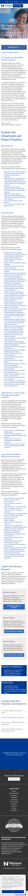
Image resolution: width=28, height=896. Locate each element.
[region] (13, 885)
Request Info (14, 779)
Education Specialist (9, 518)
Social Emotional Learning (11, 686)
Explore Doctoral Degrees (14, 655)
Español (7, 1)
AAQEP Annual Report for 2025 (12, 675)
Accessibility (14, 810)
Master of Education (9, 520)
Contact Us (14, 806)
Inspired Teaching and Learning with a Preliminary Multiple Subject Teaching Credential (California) (13, 288)
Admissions (14, 795)
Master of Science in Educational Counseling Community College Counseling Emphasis (15, 435)
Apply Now (18, 5)
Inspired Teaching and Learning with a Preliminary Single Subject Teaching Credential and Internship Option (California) (15, 303)
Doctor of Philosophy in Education (12, 508)
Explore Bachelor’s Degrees (14, 606)
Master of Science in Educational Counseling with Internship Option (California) (12, 440)
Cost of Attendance (14, 801)
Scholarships (14, 797)
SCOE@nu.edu (18, 755)
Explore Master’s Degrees (14, 631)
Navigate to (13, 47)
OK (12, 891)
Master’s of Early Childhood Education (13, 329)
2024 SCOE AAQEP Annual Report (12, 673)
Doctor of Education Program (11, 688)
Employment (14, 803)
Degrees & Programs (14, 793)
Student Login (14, 799)
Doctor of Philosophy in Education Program (15, 689)
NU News (14, 808)
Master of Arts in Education (11, 307)
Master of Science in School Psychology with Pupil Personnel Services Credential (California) (14, 445)
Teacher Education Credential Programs (14, 341)
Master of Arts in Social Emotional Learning (15, 309)
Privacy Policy (11, 878)
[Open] (25, 6)
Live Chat (16, 1)
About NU (14, 791)
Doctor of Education (9, 501)
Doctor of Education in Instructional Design (15, 506)
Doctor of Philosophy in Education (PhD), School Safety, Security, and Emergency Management (14, 556)
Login (11, 1)
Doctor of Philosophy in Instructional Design (15, 513)
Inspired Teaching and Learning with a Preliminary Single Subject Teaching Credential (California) (13, 298)
